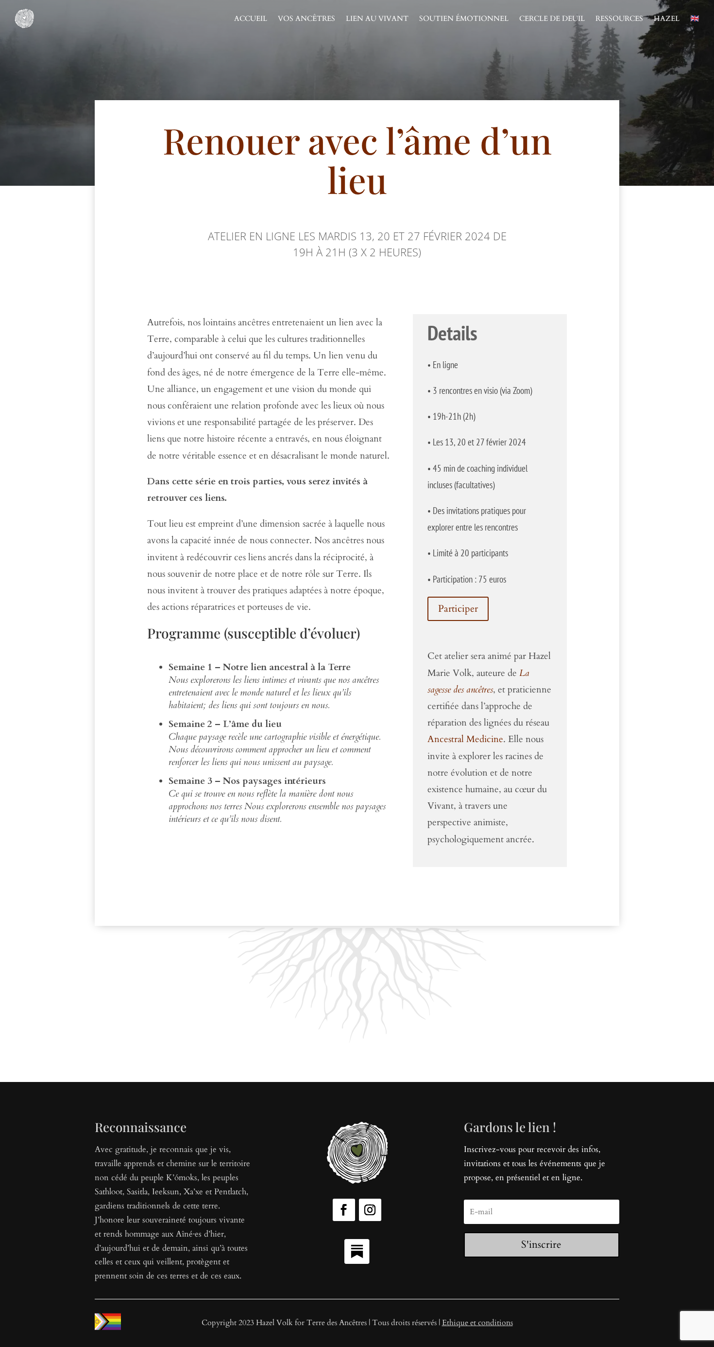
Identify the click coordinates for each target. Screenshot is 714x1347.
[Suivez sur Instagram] (370, 1210)
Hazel (667, 18)
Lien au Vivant (377, 18)
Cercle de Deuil (552, 18)
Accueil (250, 18)
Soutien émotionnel (464, 18)
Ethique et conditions (477, 1322)
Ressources (619, 18)
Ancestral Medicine (465, 739)
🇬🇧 (694, 18)
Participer (458, 608)
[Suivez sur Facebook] (344, 1210)
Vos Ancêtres (306, 18)
